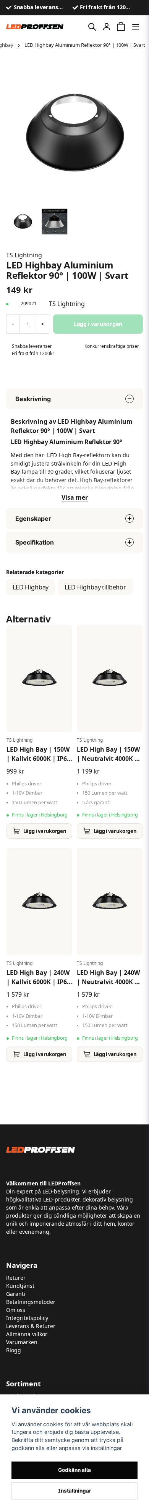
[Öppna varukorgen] (121, 27)
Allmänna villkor (26, 1334)
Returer (16, 1277)
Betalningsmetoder (30, 1301)
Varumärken (21, 1342)
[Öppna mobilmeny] (135, 27)
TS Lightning (24, 255)
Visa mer (75, 497)
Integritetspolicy (27, 1318)
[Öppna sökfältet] (92, 27)
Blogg (13, 1350)
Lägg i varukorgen (44, 831)
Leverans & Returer (30, 1326)
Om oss (15, 1309)
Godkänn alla (74, 1470)
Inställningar (74, 1491)
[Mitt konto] (106, 27)
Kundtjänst (20, 1285)
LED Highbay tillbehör (95, 587)
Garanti (15, 1293)
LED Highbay (31, 587)
